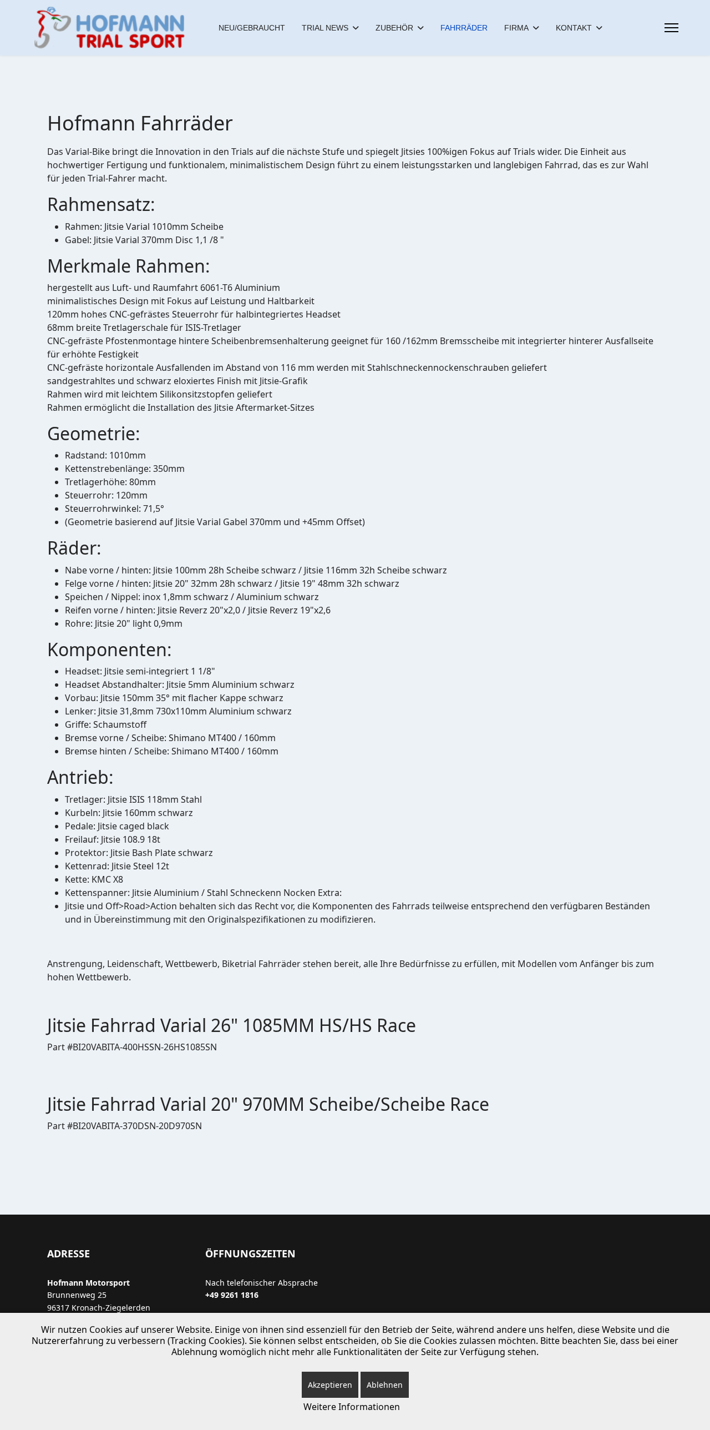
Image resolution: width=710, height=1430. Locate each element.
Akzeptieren (330, 1384)
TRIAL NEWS (325, 27)
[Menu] (671, 28)
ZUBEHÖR (394, 27)
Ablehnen (385, 1384)
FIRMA (516, 27)
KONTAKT (574, 27)
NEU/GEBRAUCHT (252, 27)
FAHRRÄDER (464, 27)
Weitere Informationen (351, 1407)
